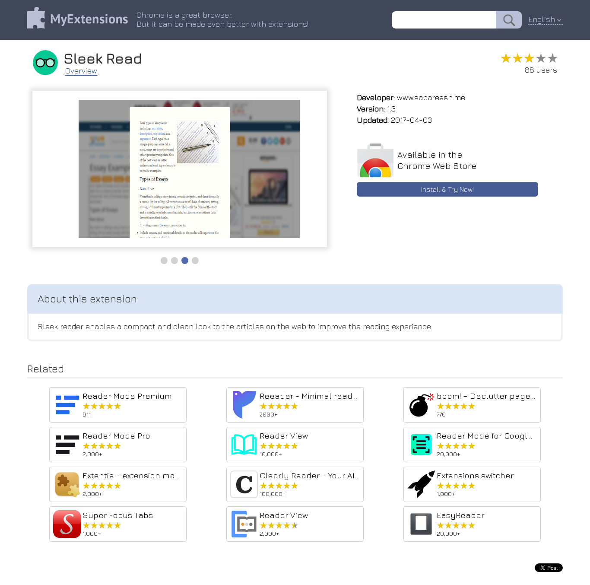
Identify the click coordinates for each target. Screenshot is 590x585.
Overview (81, 71)
